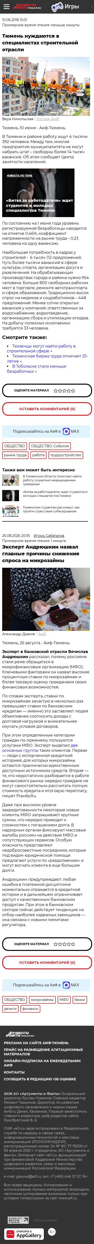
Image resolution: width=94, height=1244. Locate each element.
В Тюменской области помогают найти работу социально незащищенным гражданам (52, 480)
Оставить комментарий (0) (47, 409)
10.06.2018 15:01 (14, 20)
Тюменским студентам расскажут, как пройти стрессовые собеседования (51, 509)
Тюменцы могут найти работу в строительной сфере (41, 349)
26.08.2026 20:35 (16, 535)
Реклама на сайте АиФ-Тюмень (36, 1043)
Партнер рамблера (45, 1220)
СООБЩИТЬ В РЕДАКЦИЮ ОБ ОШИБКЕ (40, 1079)
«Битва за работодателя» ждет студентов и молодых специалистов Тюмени (55, 494)
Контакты (14, 1072)
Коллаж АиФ (47, 119)
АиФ (42, 634)
